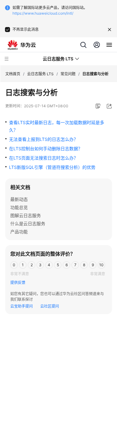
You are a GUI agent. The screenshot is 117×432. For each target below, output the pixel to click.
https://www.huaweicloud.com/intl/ (42, 13)
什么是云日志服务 (27, 223)
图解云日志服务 (25, 215)
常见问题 (68, 74)
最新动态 (19, 199)
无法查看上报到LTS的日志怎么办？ (43, 139)
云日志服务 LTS (40, 74)
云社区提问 (49, 306)
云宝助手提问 (21, 306)
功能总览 (19, 207)
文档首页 (12, 74)
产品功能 (19, 231)
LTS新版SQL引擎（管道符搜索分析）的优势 (52, 167)
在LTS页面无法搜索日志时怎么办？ (43, 157)
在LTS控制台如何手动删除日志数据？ (45, 148)
